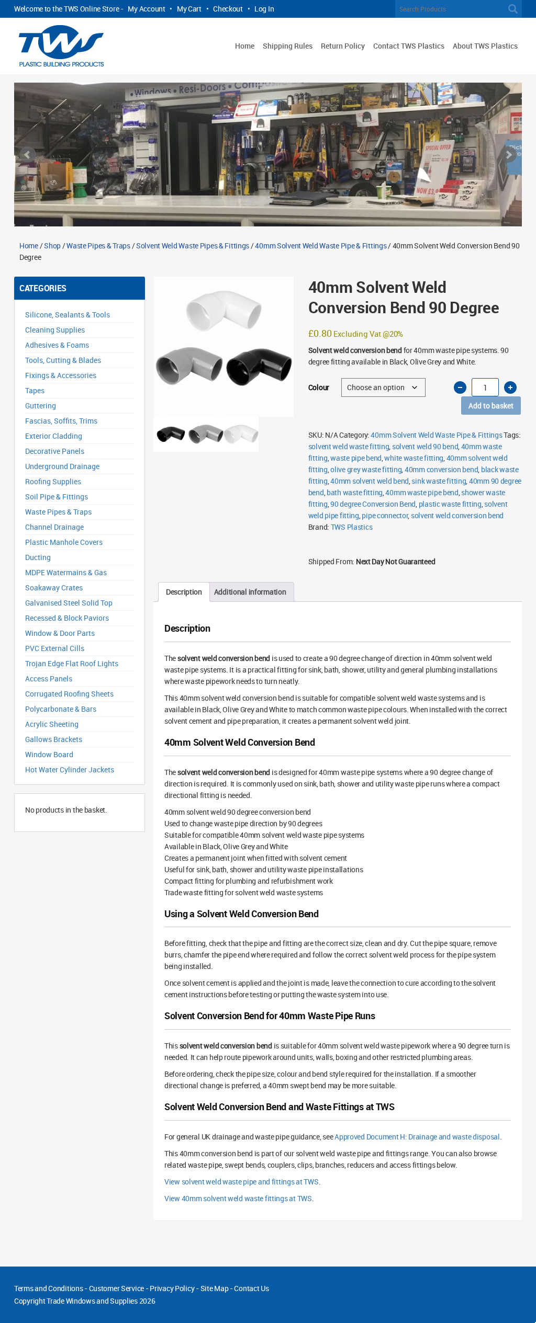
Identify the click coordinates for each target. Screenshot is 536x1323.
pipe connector (385, 515)
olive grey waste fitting (365, 469)
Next (508, 154)
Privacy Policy (172, 1288)
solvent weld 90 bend (425, 446)
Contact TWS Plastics (408, 46)
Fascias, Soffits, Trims (61, 421)
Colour (318, 387)
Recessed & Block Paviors (67, 618)
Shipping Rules (287, 46)
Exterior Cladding (53, 436)
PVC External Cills (54, 648)
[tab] (184, 592)
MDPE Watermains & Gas (66, 572)
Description (184, 592)
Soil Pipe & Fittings (56, 496)
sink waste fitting (438, 481)
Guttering (40, 405)
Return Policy (343, 46)
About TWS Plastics (485, 46)
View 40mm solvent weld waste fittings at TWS (238, 1198)
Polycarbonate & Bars (60, 709)
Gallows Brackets (53, 739)
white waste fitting (413, 458)
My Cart (189, 9)
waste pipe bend (356, 458)
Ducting (38, 557)
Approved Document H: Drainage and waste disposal (417, 1137)
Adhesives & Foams (57, 345)
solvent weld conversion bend (457, 515)
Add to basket (490, 405)
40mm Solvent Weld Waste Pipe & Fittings (320, 245)
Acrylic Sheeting (52, 724)
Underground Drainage (62, 466)
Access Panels (48, 678)
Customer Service (116, 1288)
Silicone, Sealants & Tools (67, 315)
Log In (264, 9)
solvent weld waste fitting (348, 446)
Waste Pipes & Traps (98, 245)
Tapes (34, 390)
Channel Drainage (54, 527)
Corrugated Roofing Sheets (69, 694)
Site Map (214, 1288)
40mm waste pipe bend (421, 492)
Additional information (250, 592)
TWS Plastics (352, 527)
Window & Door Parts (60, 633)
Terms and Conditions (48, 1288)
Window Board (49, 754)
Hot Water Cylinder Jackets (69, 769)
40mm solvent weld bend (369, 481)
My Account (146, 9)
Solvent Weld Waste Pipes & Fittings (192, 245)
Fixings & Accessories (60, 375)
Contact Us (251, 1288)
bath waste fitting (355, 492)
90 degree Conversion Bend (373, 504)
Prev (27, 154)
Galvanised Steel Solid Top (69, 603)
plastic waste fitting (450, 504)
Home (244, 46)
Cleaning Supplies (55, 330)
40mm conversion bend (441, 469)
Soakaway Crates (54, 587)
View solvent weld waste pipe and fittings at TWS (241, 1182)
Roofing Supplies (53, 481)
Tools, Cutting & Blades (63, 360)
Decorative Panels (54, 451)
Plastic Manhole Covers (64, 542)
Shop (52, 245)
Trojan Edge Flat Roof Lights (71, 663)
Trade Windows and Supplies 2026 (101, 1301)
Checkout (228, 9)
